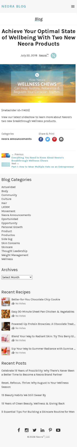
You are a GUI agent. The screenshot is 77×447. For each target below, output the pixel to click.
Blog (38, 19)
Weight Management (14, 255)
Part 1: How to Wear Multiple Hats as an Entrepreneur (42, 166)
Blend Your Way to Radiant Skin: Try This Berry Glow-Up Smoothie (43, 336)
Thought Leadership (14, 251)
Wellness (7, 259)
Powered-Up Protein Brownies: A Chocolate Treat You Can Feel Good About (43, 324)
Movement (8, 211)
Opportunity (9, 223)
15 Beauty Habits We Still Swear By (23, 395)
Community (9, 195)
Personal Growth (12, 227)
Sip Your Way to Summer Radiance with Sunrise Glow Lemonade (43, 348)
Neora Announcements (16, 139)
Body (4, 191)
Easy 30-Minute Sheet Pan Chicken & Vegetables (42, 311)
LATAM (5, 207)
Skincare (7, 247)
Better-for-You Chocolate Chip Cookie (36, 299)
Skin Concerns (10, 243)
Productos (8, 235)
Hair (4, 203)
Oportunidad (9, 219)
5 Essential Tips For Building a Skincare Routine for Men (38, 411)
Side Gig (6, 239)
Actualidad (8, 187)
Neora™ (44, 55)
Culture (6, 199)
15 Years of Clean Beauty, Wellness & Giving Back (33, 403)
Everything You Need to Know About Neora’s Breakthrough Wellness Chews (37, 159)
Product (6, 231)
